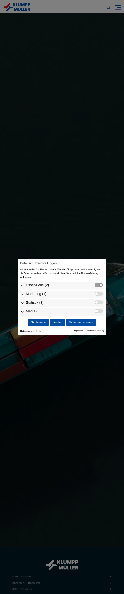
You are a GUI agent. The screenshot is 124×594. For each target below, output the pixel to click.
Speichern (57, 322)
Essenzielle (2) (37, 285)
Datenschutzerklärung (95, 331)
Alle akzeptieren (38, 322)
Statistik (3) (34, 302)
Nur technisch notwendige (81, 322)
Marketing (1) (36, 294)
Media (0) (33, 311)
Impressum (78, 331)
